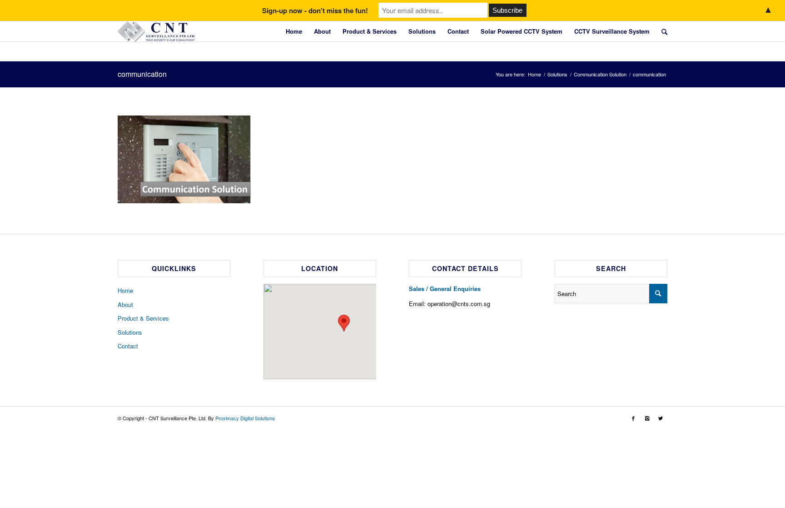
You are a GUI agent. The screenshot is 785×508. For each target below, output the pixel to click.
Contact (458, 31)
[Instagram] (647, 418)
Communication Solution (600, 74)
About (322, 31)
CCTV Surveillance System (612, 31)
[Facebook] (633, 418)
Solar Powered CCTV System (521, 31)
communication (142, 74)
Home (294, 31)
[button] (344, 323)
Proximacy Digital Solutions (245, 418)
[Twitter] (660, 418)
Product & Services (370, 31)
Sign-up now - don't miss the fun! (315, 10)
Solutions (422, 31)
